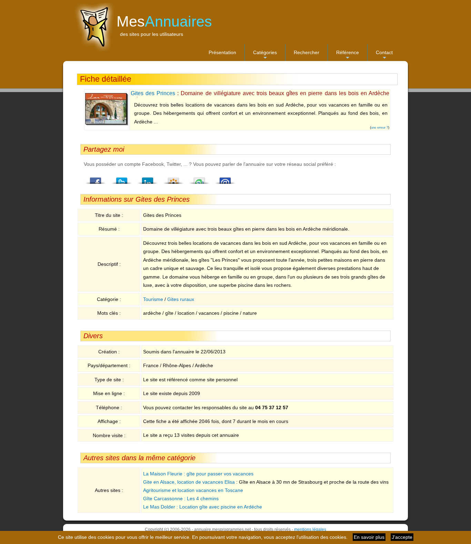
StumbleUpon (199, 178)
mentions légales (310, 529)
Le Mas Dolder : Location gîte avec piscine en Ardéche (202, 507)
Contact (384, 55)
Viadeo (173, 178)
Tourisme (153, 299)
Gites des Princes (153, 93)
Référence (347, 55)
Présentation (222, 52)
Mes (164, 21)
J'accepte (402, 537)
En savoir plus (369, 537)
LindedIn (148, 178)
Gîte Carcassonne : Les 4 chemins (181, 498)
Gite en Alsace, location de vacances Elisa (189, 482)
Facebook (96, 178)
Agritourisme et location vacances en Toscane (193, 490)
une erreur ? (379, 127)
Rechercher (306, 52)
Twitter (122, 178)
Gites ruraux (180, 299)
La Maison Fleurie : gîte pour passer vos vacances (198, 473)
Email (225, 178)
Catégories (265, 55)
